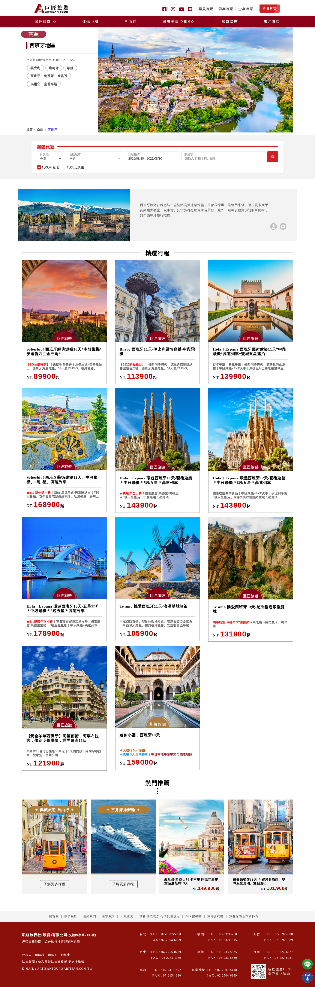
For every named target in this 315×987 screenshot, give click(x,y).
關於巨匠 (70, 916)
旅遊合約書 (215, 916)
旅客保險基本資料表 (243, 916)
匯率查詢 (108, 916)
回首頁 (54, 916)
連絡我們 (89, 916)
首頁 (29, 129)
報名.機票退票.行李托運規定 (159, 916)
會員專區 (270, 8)
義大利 (35, 68)
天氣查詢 (126, 916)
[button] (191, 127)
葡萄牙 (54, 68)
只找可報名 (51, 167)
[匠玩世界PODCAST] (273, 226)
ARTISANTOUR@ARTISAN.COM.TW (65, 968)
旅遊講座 (230, 21)
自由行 (130, 21)
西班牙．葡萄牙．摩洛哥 (49, 76)
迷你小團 (90, 21)
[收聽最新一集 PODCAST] (307, 977)
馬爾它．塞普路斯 (43, 84)
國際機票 (178, 21)
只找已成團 (75, 167)
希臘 (70, 68)
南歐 (40, 129)
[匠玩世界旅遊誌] (283, 226)
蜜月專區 (272, 21)
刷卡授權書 (194, 916)
